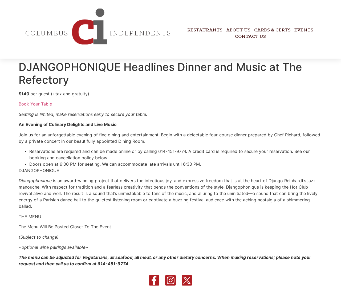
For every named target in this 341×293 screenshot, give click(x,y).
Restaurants (204, 30)
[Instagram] (170, 280)
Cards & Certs (272, 30)
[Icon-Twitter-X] (187, 280)
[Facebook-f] (154, 280)
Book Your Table (35, 104)
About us (238, 30)
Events (303, 30)
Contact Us (250, 36)
